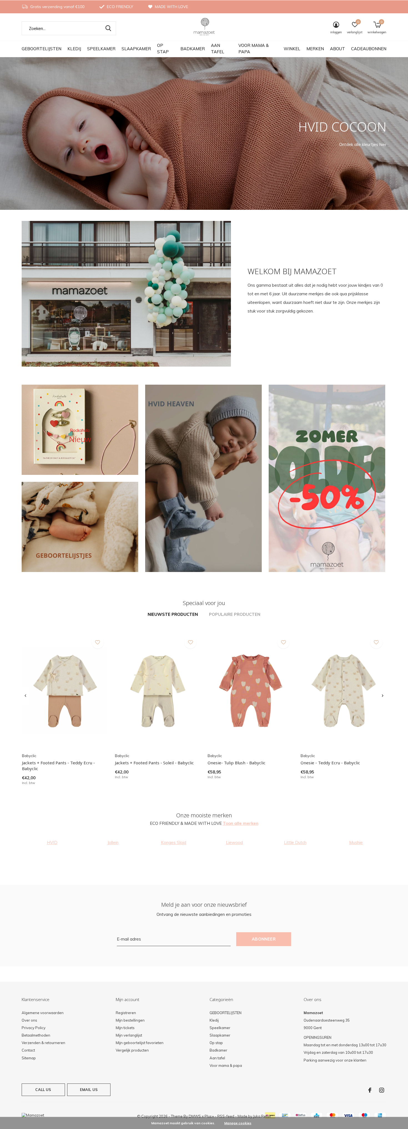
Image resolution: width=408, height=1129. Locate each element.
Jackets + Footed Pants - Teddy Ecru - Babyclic (58, 765)
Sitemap (29, 1058)
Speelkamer (101, 48)
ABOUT (337, 48)
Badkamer (192, 48)
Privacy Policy (34, 1027)
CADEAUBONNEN (368, 48)
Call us (43, 1089)
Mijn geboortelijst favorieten (139, 1042)
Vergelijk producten (132, 1050)
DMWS (195, 1116)
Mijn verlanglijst (129, 1035)
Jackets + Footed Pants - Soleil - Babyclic (154, 762)
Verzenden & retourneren (43, 1042)
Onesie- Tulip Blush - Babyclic (236, 762)
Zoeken (108, 28)
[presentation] (25, 695)
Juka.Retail (262, 1116)
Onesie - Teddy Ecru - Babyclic (330, 762)
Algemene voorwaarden (43, 1012)
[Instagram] (381, 1090)
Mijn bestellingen (130, 1020)
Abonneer (264, 939)
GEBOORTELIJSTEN (41, 48)
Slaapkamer (136, 48)
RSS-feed (225, 1116)
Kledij (74, 48)
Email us (89, 1089)
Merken (315, 48)
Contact (28, 1050)
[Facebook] (369, 1090)
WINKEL (292, 48)
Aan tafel (217, 48)
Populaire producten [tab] (234, 614)
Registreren (126, 1012)
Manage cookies (237, 1123)
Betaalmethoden (36, 1035)
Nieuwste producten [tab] (173, 614)
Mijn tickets (125, 1027)
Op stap (163, 48)
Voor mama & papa (253, 48)
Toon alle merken (240, 823)
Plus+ (209, 1116)
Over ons (29, 1020)
